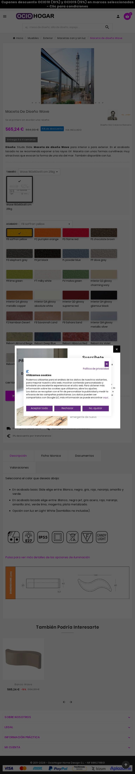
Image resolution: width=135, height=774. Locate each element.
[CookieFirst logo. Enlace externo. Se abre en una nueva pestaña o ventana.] (27, 371)
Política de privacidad (96, 368)
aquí (105, 397)
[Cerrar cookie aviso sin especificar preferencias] (107, 364)
